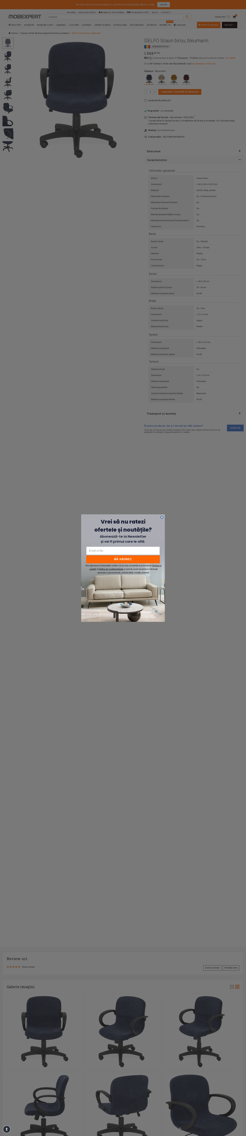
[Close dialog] (161, 517)
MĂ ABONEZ (123, 559)
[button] (7, 1129)
